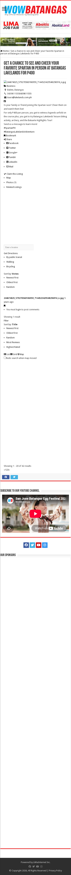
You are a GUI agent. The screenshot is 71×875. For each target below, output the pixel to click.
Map (8, 177)
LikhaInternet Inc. (41, 862)
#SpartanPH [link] (10, 128)
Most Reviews (13, 342)
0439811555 (25, 93)
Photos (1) (11, 182)
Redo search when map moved (21, 358)
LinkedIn (12, 162)
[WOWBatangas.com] (35, 10)
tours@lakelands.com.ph (19, 97)
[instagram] (45, 545)
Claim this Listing (14, 174)
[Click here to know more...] (35, 41)
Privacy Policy (55, 870)
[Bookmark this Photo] (4, 305)
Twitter (12, 148)
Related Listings (14, 187)
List (8, 354)
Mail (11, 166)
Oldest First (12, 282)
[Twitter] (32, 545)
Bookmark (10, 135)
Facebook (13, 143)
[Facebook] (26, 545)
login (18, 309)
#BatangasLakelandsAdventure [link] (19, 131)
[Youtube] (38, 545)
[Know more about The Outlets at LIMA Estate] (35, 25)
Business (10, 86)
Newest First (12, 277)
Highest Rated (13, 347)
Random (10, 287)
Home (5, 51)
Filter (6, 320)
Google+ (12, 152)
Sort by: (11, 273)
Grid (14, 354)
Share (9, 139)
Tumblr (12, 157)
